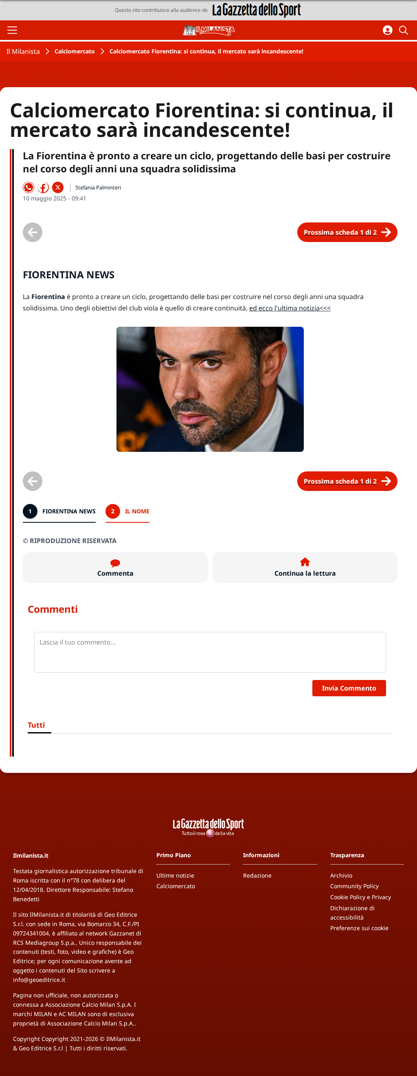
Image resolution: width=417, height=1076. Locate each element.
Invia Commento (349, 688)
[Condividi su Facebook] (43, 187)
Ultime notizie (175, 875)
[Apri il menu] (12, 30)
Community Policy (354, 886)
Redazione (257, 875)
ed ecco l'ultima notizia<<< (290, 308)
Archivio (341, 875)
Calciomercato (75, 51)
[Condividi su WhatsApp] (28, 187)
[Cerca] (404, 30)
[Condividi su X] (58, 187)
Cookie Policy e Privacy (360, 897)
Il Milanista (23, 51)
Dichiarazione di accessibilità (352, 912)
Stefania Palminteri (98, 187)
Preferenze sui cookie (359, 928)
